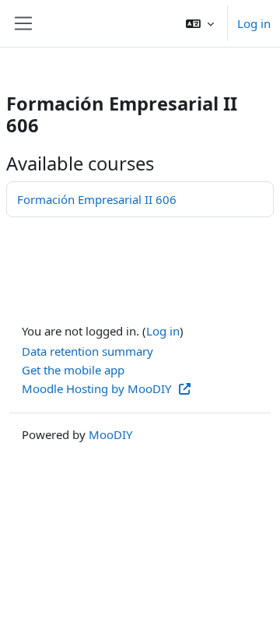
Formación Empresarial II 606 (97, 199)
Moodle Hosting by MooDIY (98, 388)
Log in (254, 23)
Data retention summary (87, 351)
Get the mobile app (73, 370)
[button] (200, 23)
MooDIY (110, 434)
